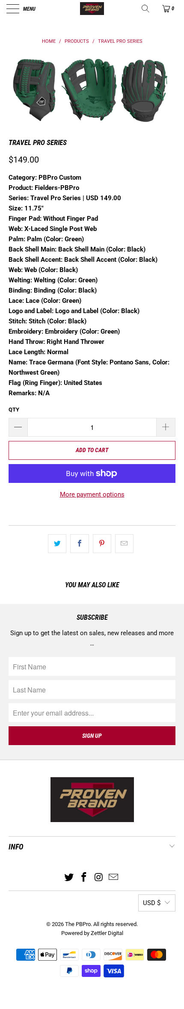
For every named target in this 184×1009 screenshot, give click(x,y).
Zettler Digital (107, 933)
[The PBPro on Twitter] (69, 878)
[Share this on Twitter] (57, 543)
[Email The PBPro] (113, 878)
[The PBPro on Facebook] (84, 878)
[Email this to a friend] (124, 543)
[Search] (146, 8)
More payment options (92, 494)
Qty (14, 409)
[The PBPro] (92, 8)
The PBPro (78, 924)
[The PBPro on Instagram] (99, 878)
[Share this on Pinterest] (102, 543)
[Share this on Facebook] (79, 543)
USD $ (151, 903)
